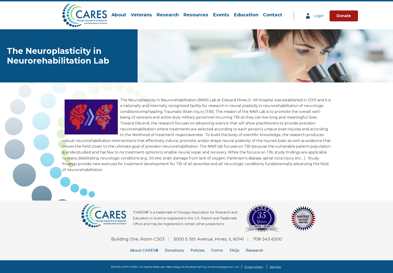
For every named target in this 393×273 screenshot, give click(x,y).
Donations (174, 250)
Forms (217, 250)
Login (318, 16)
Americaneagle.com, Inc (223, 266)
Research (254, 250)
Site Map (275, 266)
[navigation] (197, 15)
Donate (344, 16)
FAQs (234, 250)
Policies (197, 250)
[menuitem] (118, 15)
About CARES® (144, 250)
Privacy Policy (253, 266)
